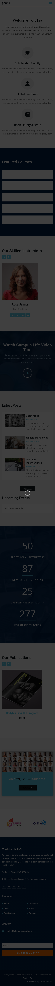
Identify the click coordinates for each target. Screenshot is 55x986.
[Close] (52, 2)
